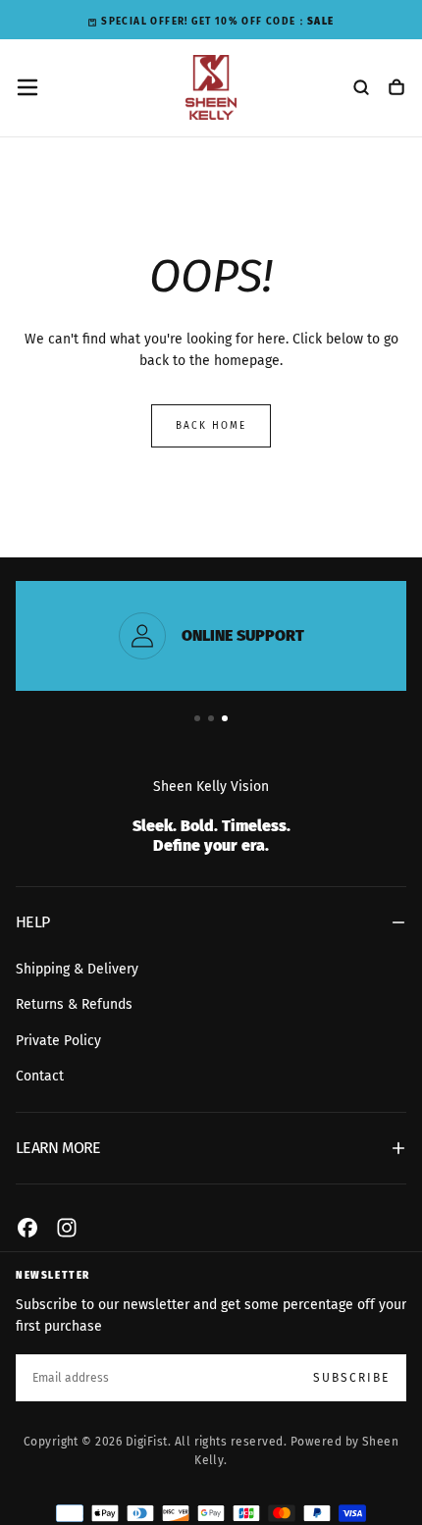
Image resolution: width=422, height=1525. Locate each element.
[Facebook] (27, 1227)
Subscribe (351, 1378)
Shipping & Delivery (77, 969)
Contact (40, 1076)
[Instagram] (67, 1227)
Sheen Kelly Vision (211, 786)
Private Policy (58, 1040)
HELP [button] (32, 922)
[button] (27, 87)
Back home (211, 426)
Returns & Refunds (74, 1004)
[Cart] (396, 89)
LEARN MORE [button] (58, 1147)
